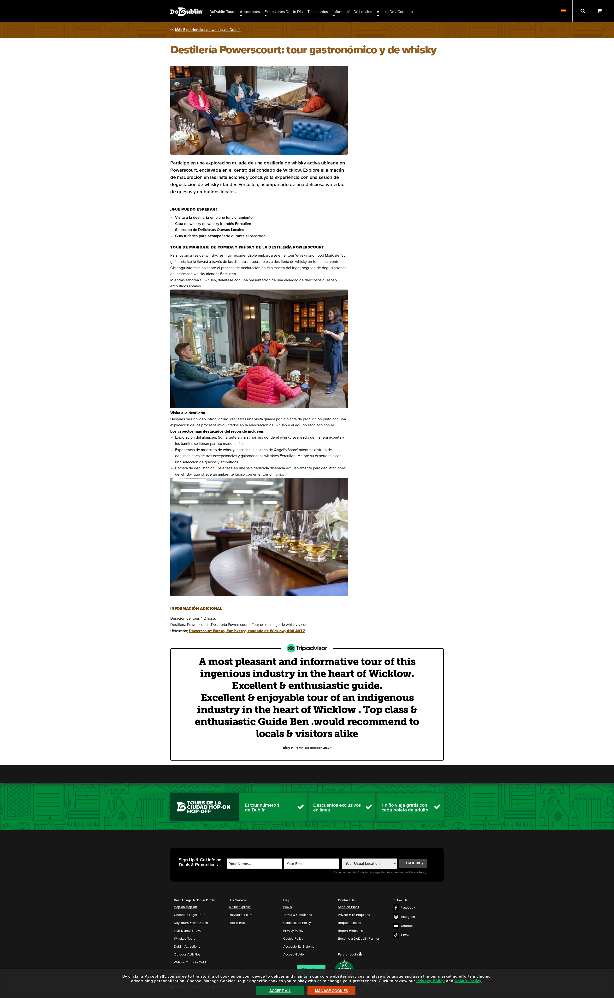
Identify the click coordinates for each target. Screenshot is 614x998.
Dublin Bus (237, 923)
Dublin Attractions (187, 946)
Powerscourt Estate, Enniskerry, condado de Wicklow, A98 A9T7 (247, 631)
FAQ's (287, 907)
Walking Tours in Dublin (191, 962)
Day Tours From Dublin (191, 923)
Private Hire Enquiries (354, 915)
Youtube (407, 926)
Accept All (280, 991)
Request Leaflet (349, 923)
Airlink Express (240, 907)
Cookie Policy (293, 938)
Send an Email (348, 907)
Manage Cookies (331, 991)
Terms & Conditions (297, 915)
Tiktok (405, 935)
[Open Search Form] (582, 11)
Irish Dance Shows (187, 930)
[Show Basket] (603, 11)
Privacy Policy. (418, 872)
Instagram (408, 917)
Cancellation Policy (297, 923)
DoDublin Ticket (240, 915)
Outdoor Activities (187, 954)
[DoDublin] (186, 4)
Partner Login (348, 954)
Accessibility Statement (300, 946)
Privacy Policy (293, 930)
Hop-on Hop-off (185, 907)
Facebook (408, 907)
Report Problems (350, 930)
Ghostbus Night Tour (189, 915)
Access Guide (293, 954)
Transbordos (317, 12)
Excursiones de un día (284, 12)
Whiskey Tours (184, 938)
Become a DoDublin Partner (358, 938)
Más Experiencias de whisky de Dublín (208, 30)
